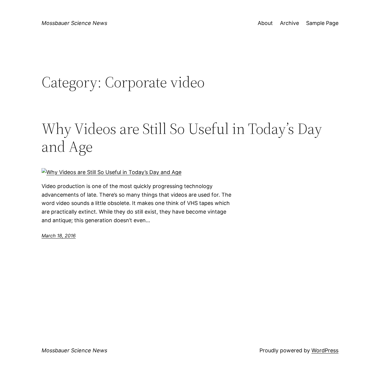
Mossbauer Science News (74, 23)
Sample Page (322, 23)
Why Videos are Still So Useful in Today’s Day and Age (182, 137)
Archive (289, 23)
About (265, 23)
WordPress (324, 350)
